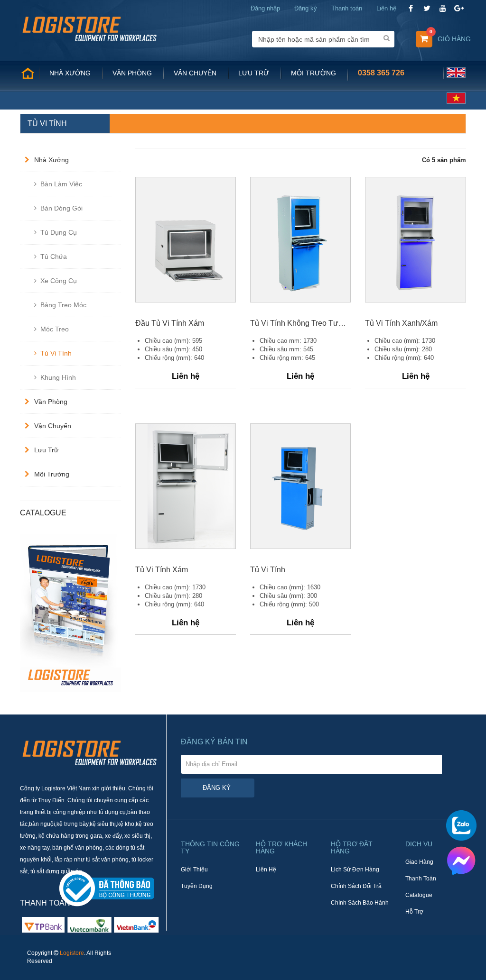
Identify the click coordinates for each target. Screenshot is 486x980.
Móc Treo (54, 329)
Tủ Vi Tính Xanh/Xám (401, 323)
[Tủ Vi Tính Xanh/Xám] (415, 239)
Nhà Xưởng (51, 160)
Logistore (72, 953)
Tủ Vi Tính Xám (161, 570)
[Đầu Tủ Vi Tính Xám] (185, 239)
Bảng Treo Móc (63, 305)
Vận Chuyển (52, 426)
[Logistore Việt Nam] (89, 28)
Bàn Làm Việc (61, 184)
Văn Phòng (50, 401)
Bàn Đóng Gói (61, 208)
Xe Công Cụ (58, 280)
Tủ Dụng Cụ (58, 232)
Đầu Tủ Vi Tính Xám (169, 323)
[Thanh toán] (89, 924)
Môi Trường (51, 474)
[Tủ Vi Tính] (300, 486)
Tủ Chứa (53, 256)
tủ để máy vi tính (81, 695)
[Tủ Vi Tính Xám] (185, 486)
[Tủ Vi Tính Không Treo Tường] (300, 239)
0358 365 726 (381, 73)
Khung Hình (58, 377)
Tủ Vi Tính (56, 353)
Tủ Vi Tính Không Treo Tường (300, 323)
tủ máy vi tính (39, 695)
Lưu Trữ (46, 450)
